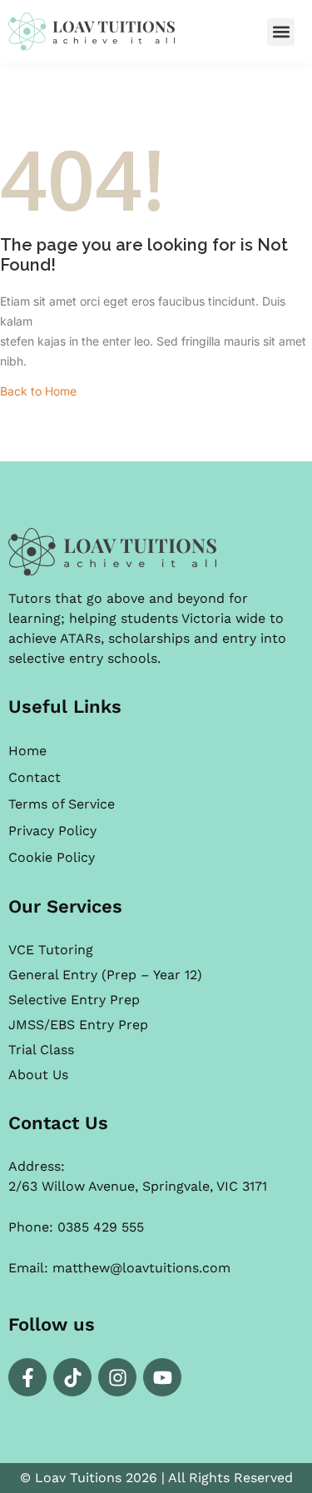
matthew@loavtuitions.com (141, 1268)
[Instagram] (117, 1377)
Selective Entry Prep (74, 1000)
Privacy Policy (52, 831)
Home (27, 751)
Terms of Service (61, 804)
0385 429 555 (100, 1227)
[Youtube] (162, 1377)
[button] (281, 32)
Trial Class (41, 1050)
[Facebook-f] (27, 1377)
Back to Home (38, 391)
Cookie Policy (51, 857)
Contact (34, 777)
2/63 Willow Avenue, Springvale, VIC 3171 (137, 1186)
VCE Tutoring (50, 950)
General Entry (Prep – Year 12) (105, 975)
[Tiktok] (72, 1377)
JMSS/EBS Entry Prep (78, 1025)
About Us (38, 1074)
